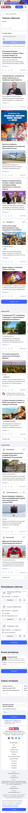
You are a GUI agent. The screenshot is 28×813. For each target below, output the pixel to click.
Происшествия (14, 758)
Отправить (14, 717)
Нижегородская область (9, 474)
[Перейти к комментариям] (8, 28)
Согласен (14, 809)
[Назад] (22, 652)
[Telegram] (15, 738)
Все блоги (14, 671)
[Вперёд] (25, 652)
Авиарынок (6, 377)
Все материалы (14, 742)
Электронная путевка (9, 421)
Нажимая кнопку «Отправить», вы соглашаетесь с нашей (12, 721)
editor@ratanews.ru (14, 788)
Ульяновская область (8, 336)
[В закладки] (5, 28)
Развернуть (5, 66)
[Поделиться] (10, 28)
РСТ (14, 745)
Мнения (14, 747)
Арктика (4, 519)
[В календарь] (20, 600)
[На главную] (6, 7)
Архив (7, 14)
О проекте (14, 761)
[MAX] (12, 738)
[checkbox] (3, 720)
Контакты (14, 763)
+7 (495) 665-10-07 (14, 777)
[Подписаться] (24, 222)
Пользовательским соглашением (10, 806)
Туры (4, 249)
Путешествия (5, 445)
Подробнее (10, 600)
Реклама (14, 765)
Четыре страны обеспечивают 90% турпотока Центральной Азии (10, 689)
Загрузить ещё (14, 301)
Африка (4, 21)
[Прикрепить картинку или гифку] (14, 39)
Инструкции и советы (14, 756)
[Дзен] (8, 738)
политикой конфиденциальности (12, 722)
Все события (14, 642)
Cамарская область (7, 246)
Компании (14, 768)
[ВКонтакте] (19, 738)
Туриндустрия (14, 749)
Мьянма (4, 374)
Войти (19, 7)
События (14, 754)
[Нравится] (3, 28)
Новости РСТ (5, 311)
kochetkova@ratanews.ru (14, 773)
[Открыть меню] (25, 6)
